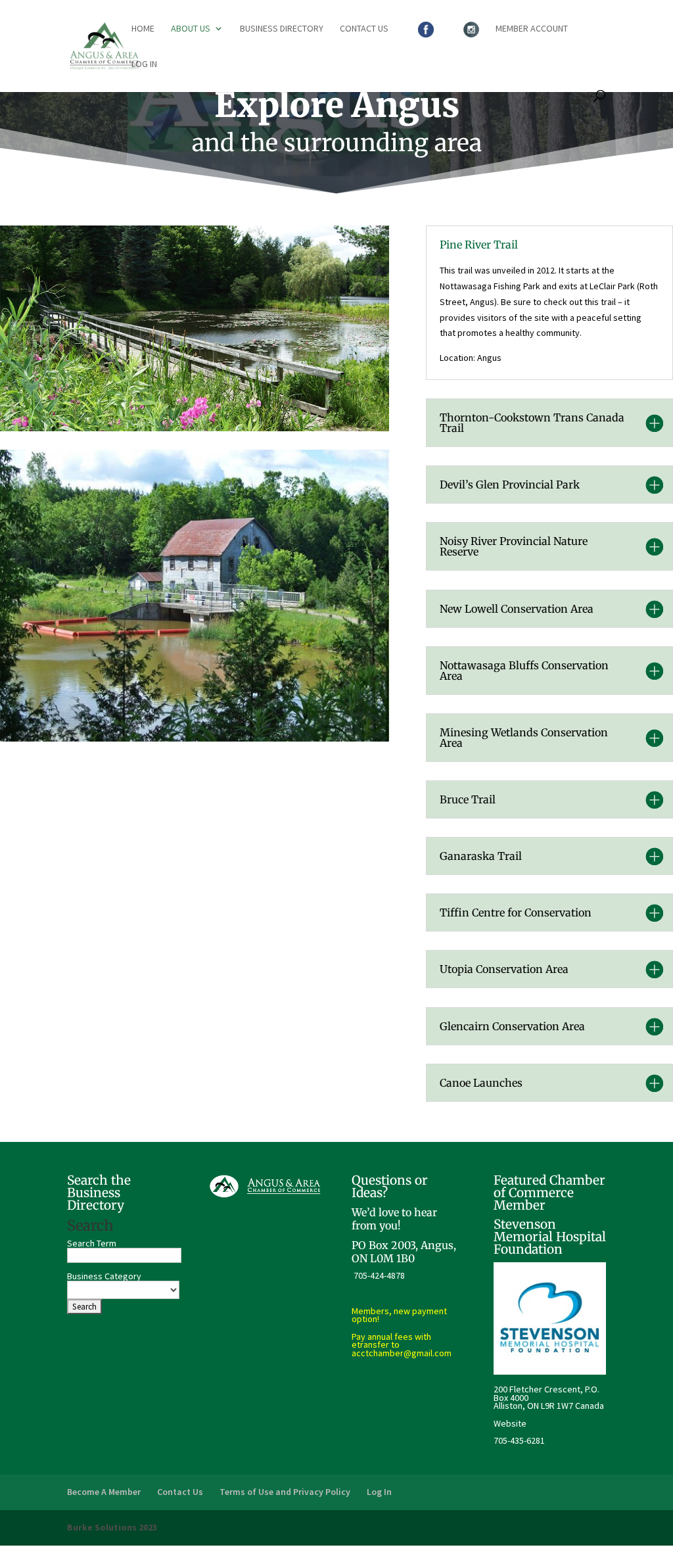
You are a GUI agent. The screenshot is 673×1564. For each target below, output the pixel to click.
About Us (190, 29)
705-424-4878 (379, 1275)
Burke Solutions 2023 (112, 1527)
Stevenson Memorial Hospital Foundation (550, 1236)
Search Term (91, 1243)
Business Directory (281, 29)
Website (510, 1423)
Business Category (104, 1276)
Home (142, 29)
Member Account (532, 29)
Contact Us (364, 29)
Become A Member (104, 1492)
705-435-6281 (519, 1440)
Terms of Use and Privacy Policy (285, 1492)
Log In (144, 64)
